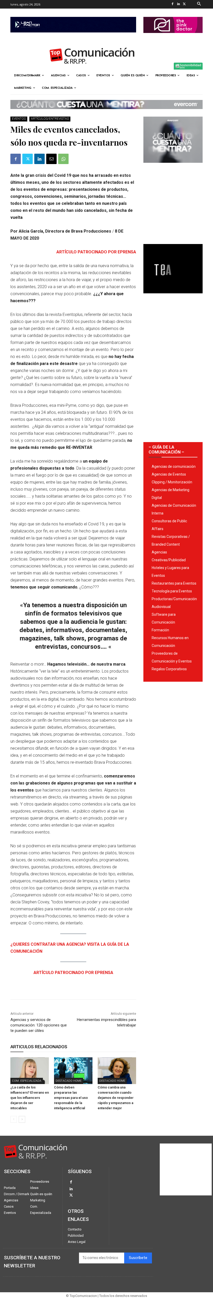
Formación (160, 630)
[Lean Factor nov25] (73, 36)
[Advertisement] (173, 201)
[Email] (51, 159)
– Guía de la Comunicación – (166, 450)
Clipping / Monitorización (172, 482)
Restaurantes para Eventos (174, 583)
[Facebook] (173, 4)
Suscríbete (138, 1258)
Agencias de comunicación (174, 466)
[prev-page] (13, 1119)
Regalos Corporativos (169, 669)
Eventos (19, 118)
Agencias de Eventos (169, 474)
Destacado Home (69, 1080)
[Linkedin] (179, 4)
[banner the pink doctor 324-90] (173, 37)
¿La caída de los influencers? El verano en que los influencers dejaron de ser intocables (29, 1097)
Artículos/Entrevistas (50, 118)
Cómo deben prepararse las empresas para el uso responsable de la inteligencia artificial (71, 1097)
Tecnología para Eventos (172, 591)
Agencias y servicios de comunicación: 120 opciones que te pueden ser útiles (38, 1025)
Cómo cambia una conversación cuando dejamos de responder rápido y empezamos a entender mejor (116, 1097)
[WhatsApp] (63, 159)
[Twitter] (185, 4)
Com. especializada (26, 1080)
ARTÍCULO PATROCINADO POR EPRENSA (96, 251)
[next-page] (22, 1119)
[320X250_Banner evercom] (173, 167)
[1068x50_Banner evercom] (106, 113)
